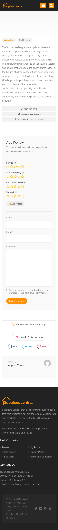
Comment (12, 247)
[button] (43, 5)
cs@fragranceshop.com (30, 114)
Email (9, 232)
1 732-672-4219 (30, 109)
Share (15, 346)
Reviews (6, 447)
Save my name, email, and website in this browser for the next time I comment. (29, 291)
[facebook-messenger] (45, 508)
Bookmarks (10, 452)
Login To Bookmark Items (31, 337)
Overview (9, 40)
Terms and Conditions (41, 456)
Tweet (30, 346)
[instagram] (50, 508)
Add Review (24, 40)
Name (10, 218)
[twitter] (36, 508)
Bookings (9, 456)
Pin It (44, 346)
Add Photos (16, 204)
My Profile (35, 447)
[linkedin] (40, 508)
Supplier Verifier (16, 365)
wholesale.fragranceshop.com (30, 119)
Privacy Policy (37, 452)
